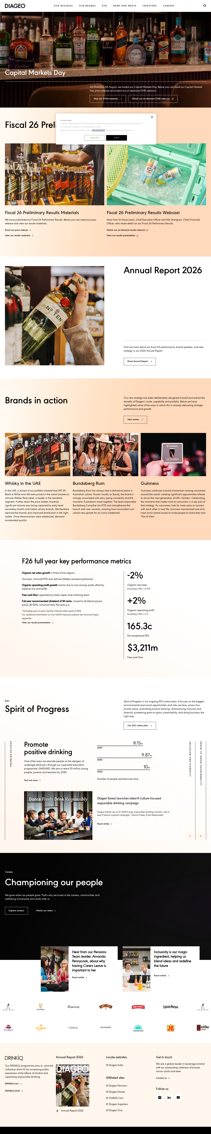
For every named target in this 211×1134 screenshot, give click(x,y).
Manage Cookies (94, 137)
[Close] (152, 117)
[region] (106, 128)
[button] (108, 99)
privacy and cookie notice (98, 130)
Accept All (116, 137)
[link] (63, 6)
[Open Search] (204, 6)
